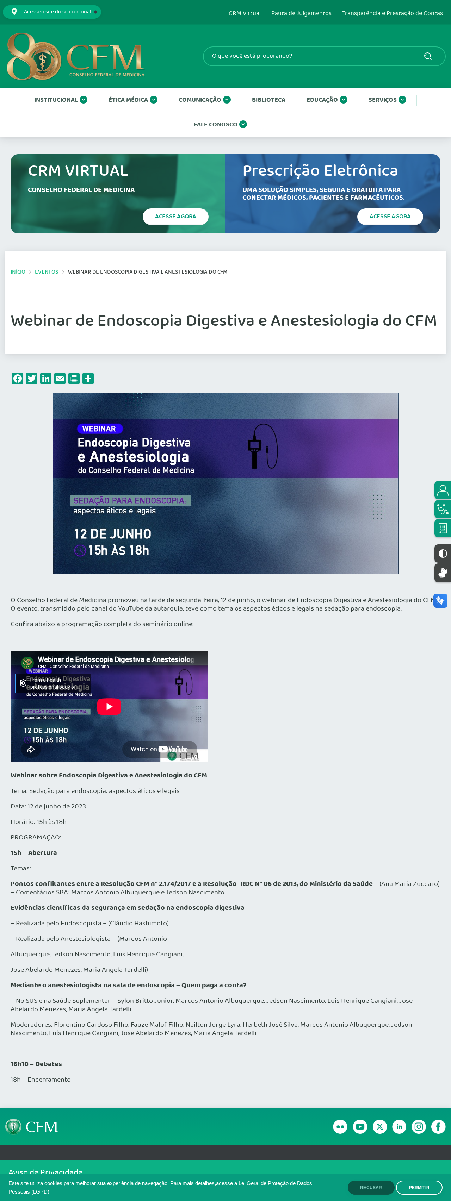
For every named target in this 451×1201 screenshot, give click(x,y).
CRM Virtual (245, 14)
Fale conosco (215, 125)
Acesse (175, 216)
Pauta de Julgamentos (301, 14)
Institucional (56, 100)
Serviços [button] (383, 100)
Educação (322, 100)
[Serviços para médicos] (442, 509)
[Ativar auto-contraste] (442, 553)
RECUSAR (371, 1187)
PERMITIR (419, 1187)
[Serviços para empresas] (442, 528)
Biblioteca (268, 100)
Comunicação (200, 100)
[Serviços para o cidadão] (442, 490)
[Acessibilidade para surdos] (442, 572)
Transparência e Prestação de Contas (392, 14)
